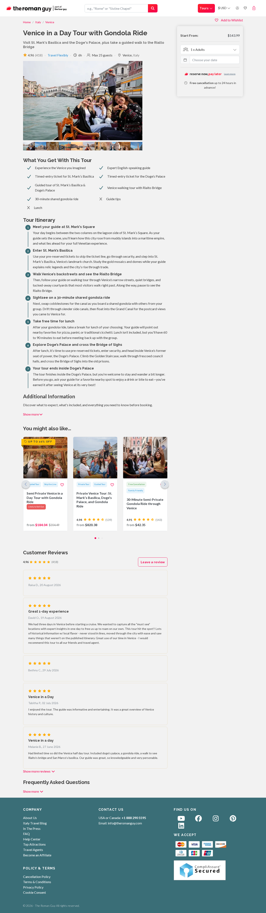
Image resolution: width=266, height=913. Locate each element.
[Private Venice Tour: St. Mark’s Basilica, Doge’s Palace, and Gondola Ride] (95, 484)
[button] (255, 8)
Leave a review (153, 562)
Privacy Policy (33, 887)
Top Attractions (34, 844)
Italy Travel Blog (35, 823)
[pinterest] (233, 820)
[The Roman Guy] (36, 8)
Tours (204, 8)
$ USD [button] (222, 8)
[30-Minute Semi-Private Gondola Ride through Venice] (145, 484)
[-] (77, 146)
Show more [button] (31, 414)
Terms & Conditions (37, 882)
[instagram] (216, 820)
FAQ (26, 834)
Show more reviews (37, 771)
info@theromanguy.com (125, 823)
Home (27, 22)
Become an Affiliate (37, 855)
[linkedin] (181, 827)
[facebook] (198, 820)
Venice (49, 22)
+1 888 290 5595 (134, 818)
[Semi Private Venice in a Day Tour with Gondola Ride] (45, 484)
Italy (38, 22)
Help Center (32, 839)
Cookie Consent (34, 892)
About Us (30, 818)
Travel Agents (33, 850)
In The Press (32, 828)
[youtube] (181, 820)
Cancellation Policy (36, 877)
